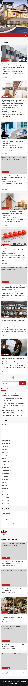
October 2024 (6, 476)
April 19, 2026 (10, 673)
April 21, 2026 (10, 621)
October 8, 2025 (10, 217)
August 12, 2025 (10, 361)
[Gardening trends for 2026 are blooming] (14, 661)
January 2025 (5, 467)
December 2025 (6, 434)
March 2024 (5, 497)
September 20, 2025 (11, 289)
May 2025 (5, 455)
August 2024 (5, 482)
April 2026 (5, 425)
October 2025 (6, 440)
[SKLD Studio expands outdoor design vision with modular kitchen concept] (14, 551)
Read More (4, 77)
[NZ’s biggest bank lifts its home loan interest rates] (14, 130)
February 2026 (6, 428)
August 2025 (5, 446)
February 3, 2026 (10, 69)
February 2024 (6, 500)
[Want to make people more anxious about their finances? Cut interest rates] (14, 275)
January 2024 (5, 504)
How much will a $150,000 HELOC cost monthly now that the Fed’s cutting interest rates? (13, 213)
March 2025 (5, 461)
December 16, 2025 (11, 145)
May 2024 (5, 491)
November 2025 (6, 437)
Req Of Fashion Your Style (8, 534)
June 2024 (5, 488)
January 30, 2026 (10, 109)
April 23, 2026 (10, 565)
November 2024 (6, 473)
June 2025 (5, 452)
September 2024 (6, 479)
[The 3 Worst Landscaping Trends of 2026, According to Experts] (14, 634)
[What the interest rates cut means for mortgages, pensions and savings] (14, 347)
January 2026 (5, 431)
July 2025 (4, 449)
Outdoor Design (6, 526)
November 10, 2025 (11, 181)
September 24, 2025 (11, 253)
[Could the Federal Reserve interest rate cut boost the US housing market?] (14, 309)
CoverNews (23, 681)
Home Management (7, 519)
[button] (2, 35)
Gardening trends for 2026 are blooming (13, 415)
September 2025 (6, 443)
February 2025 (6, 464)
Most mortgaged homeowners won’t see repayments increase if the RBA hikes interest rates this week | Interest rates (14, 65)
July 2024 (4, 485)
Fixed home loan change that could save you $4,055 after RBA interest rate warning (13, 177)
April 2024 (5, 494)
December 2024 (6, 470)
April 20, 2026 (10, 648)
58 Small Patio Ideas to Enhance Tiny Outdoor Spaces (12, 399)
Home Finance (6, 60)
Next (18, 377)
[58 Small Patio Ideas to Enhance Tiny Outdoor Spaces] (14, 578)
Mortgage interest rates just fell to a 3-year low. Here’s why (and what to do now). (13, 249)
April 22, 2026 (10, 592)
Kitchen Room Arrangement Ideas (11, 523)
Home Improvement (7, 516)
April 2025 (5, 458)
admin (4, 69)
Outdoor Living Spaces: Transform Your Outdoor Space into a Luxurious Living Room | (13, 405)
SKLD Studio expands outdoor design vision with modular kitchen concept (14, 394)
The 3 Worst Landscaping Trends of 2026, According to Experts (13, 411)
